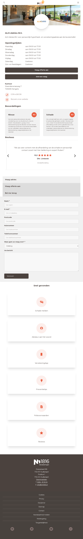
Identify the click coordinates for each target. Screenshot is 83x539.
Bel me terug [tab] (11, 193)
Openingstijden (41, 479)
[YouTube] (51, 529)
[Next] (74, 156)
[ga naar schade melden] (41, 304)
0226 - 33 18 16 (42, 482)
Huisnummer (9, 225)
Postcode (8, 217)
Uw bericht (8, 250)
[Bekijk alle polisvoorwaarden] (41, 409)
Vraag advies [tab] (10, 180)
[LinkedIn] (32, 529)
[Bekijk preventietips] (41, 382)
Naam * (7, 201)
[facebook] (12, 529)
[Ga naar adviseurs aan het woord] (41, 330)
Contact (41, 511)
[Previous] (8, 156)
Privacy (41, 499)
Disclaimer (41, 503)
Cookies (41, 495)
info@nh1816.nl (42, 485)
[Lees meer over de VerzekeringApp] (41, 356)
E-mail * (7, 209)
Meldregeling (41, 519)
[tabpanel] (41, 239)
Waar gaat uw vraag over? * (14, 242)
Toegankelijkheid (41, 523)
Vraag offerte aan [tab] (12, 186)
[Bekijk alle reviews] (41, 435)
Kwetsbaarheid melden (41, 515)
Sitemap (42, 507)
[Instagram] (70, 529)
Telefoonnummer (11, 234)
